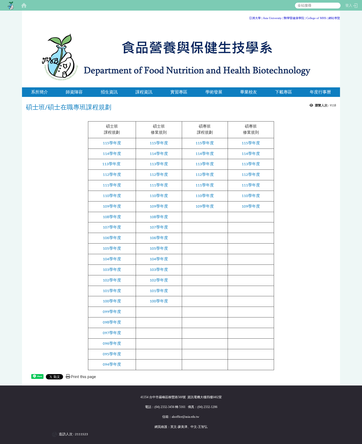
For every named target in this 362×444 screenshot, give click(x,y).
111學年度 (159, 185)
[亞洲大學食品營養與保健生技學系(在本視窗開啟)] (181, 56)
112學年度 (159, 175)
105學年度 (112, 249)
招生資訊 (109, 92)
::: (338, 17)
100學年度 (112, 301)
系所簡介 (39, 92)
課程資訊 (143, 92)
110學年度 (112, 196)
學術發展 (213, 92)
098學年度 (112, 323)
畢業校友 (248, 92)
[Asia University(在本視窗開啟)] (262, 18)
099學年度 (112, 312)
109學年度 (112, 207)
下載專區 (283, 92)
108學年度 (112, 217)
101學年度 (112, 291)
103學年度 (112, 270)
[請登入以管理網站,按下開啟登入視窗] (10, 5)
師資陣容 (74, 92)
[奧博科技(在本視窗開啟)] (55, 434)
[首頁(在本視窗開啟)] (23, 5)
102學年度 (112, 280)
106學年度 (112, 238)
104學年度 (112, 259)
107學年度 (112, 228)
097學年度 (112, 333)
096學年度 (112, 344)
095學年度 (112, 354)
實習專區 (178, 92)
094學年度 (112, 365)
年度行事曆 (320, 92)
